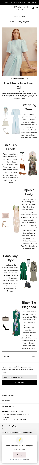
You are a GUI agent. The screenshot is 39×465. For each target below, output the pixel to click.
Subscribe (19, 382)
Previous (6, 356)
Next (33, 356)
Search (19, 243)
